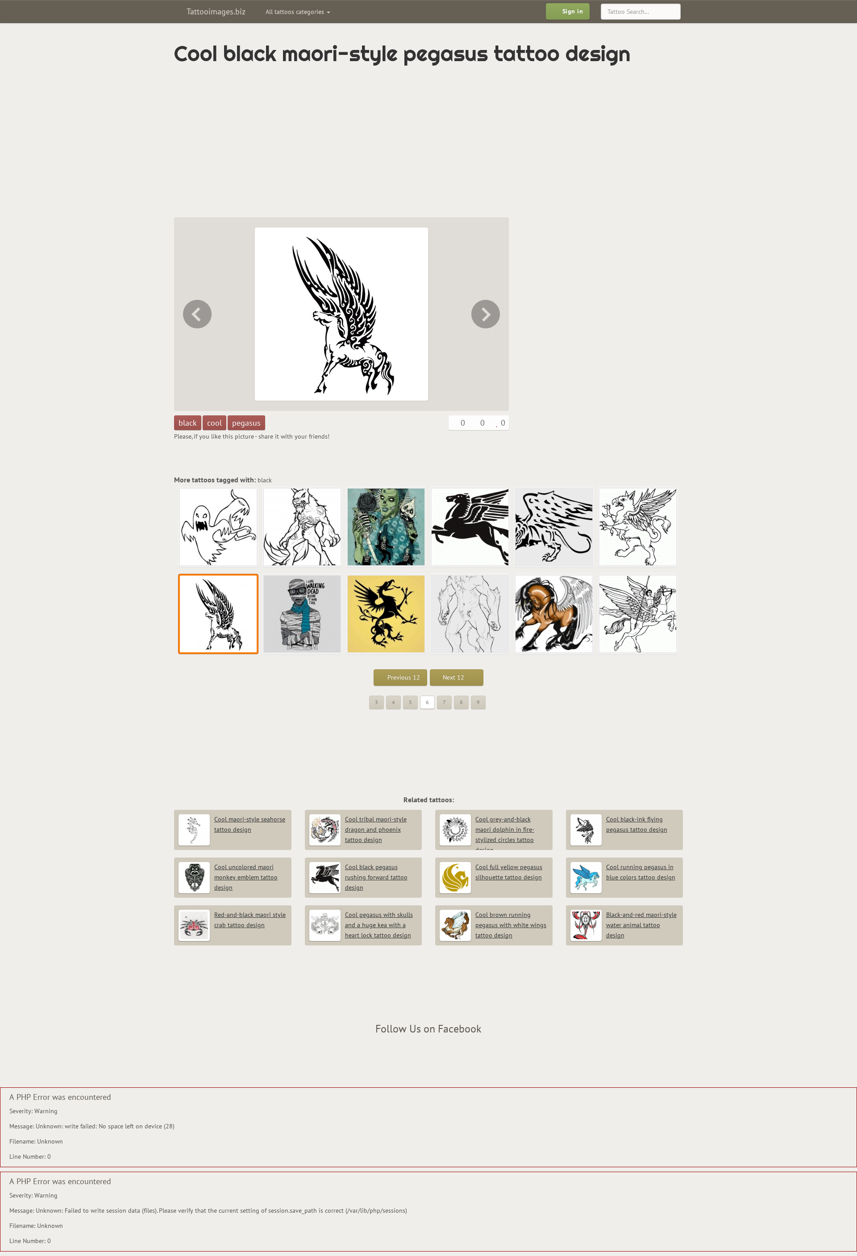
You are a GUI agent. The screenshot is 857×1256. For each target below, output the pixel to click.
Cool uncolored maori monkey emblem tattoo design (246, 877)
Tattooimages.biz (214, 11)
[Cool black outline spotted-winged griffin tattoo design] (554, 527)
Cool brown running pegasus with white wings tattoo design (510, 925)
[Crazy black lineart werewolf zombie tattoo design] (302, 527)
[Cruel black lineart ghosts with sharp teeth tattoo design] (218, 527)
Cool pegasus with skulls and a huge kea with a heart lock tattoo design (379, 925)
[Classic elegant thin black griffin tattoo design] (386, 614)
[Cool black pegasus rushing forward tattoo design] (470, 527)
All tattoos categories (296, 12)
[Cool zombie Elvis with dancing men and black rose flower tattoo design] (386, 527)
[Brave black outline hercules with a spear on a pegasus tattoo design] (638, 614)
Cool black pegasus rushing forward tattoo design (376, 877)
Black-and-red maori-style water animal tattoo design (641, 925)
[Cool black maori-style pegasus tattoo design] (218, 614)
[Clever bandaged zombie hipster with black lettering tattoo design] (486, 314)
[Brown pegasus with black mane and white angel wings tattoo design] (554, 614)
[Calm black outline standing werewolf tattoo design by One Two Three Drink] (470, 614)
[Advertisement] (390, 141)
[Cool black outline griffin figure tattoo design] (196, 314)
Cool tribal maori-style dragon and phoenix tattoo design (376, 829)
